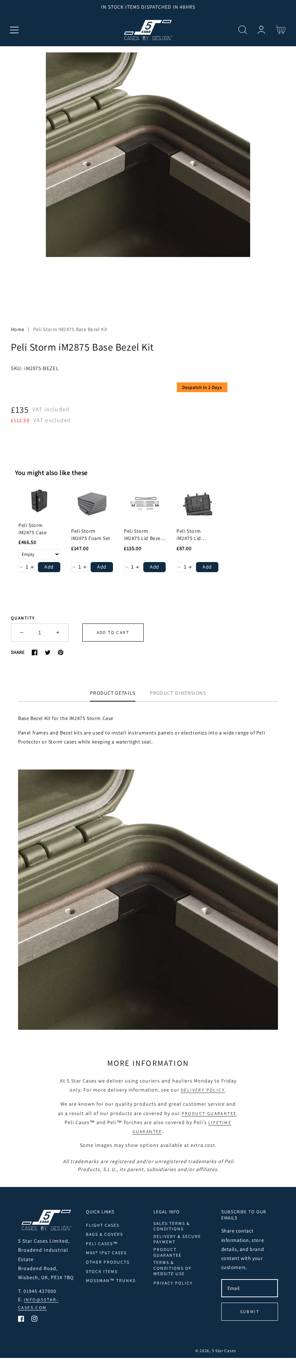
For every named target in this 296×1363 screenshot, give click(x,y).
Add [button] (49, 566)
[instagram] (34, 1320)
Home (18, 329)
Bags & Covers (104, 1234)
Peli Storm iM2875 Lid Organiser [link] (189, 535)
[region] (148, 7)
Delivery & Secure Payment (177, 1239)
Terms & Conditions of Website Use (172, 1268)
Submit (249, 1311)
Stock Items (102, 1271)
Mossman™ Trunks (111, 1280)
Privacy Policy (173, 1283)
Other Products (108, 1262)
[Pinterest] (61, 652)
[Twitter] (48, 652)
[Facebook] (35, 652)
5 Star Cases (224, 1350)
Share (18, 652)
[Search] (243, 29)
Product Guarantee (209, 1113)
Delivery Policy (203, 1090)
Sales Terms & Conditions (171, 1226)
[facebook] (21, 1320)
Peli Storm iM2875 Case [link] (32, 529)
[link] (39, 501)
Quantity (23, 618)
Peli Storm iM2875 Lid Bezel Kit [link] (143, 535)
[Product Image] (148, 179)
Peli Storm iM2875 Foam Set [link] (90, 534)
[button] (14, 30)
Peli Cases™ (102, 1243)
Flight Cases (102, 1225)
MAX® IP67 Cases (106, 1252)
